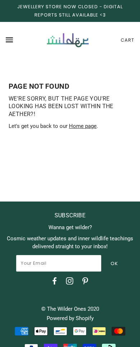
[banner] (68, 40)
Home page (83, 126)
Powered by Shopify (70, 318)
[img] (54, 282)
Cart (127, 40)
